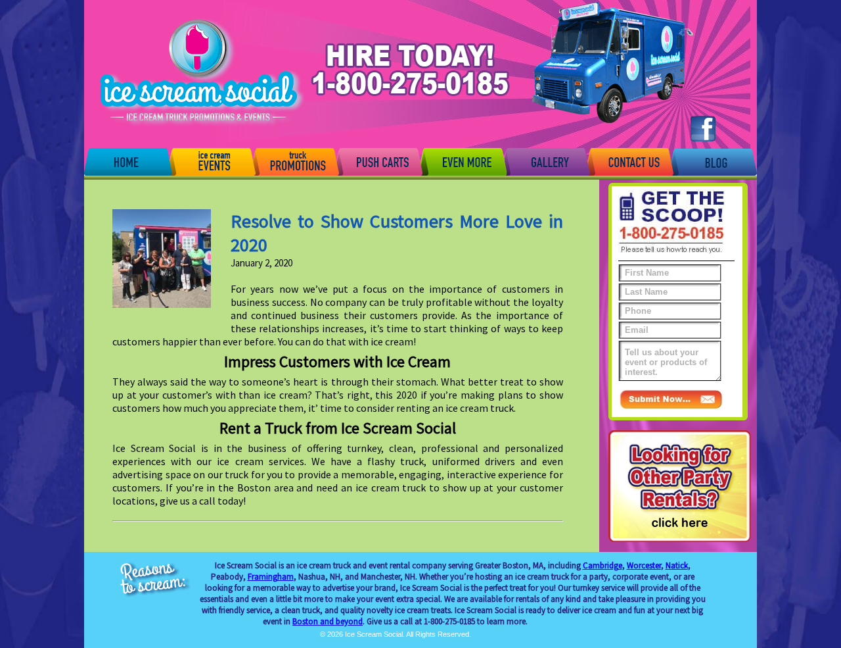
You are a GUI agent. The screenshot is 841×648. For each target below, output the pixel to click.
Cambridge (602, 565)
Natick (677, 565)
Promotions (295, 161)
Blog (713, 161)
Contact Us (629, 161)
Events (212, 161)
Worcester (644, 565)
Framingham (271, 576)
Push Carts (378, 161)
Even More (462, 161)
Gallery (546, 161)
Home (128, 161)
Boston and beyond (327, 621)
